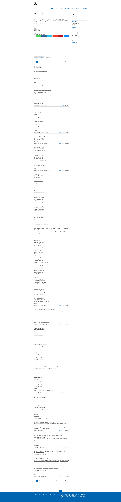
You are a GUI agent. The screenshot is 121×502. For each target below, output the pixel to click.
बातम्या (54, 494)
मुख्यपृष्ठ (37, 11)
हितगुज (57, 8)
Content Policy (73, 499)
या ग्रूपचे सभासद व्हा (74, 27)
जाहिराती (50, 494)
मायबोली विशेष (78, 8)
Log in (36, 57)
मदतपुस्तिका (85, 8)
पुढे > (65, 61)
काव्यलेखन (37, 28)
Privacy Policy (68, 499)
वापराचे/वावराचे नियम (64, 495)
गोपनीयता (69, 495)
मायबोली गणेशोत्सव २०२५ (65, 8)
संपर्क (75, 495)
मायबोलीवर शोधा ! (74, 42)
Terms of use (63, 499)
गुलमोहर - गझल (36, 32)
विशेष (46, 494)
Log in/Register (74, 16)
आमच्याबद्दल (72, 495)
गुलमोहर (72, 8)
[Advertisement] (51, 47)
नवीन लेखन (52, 8)
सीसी (56, 494)
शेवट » (51, 64)
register (42, 57)
